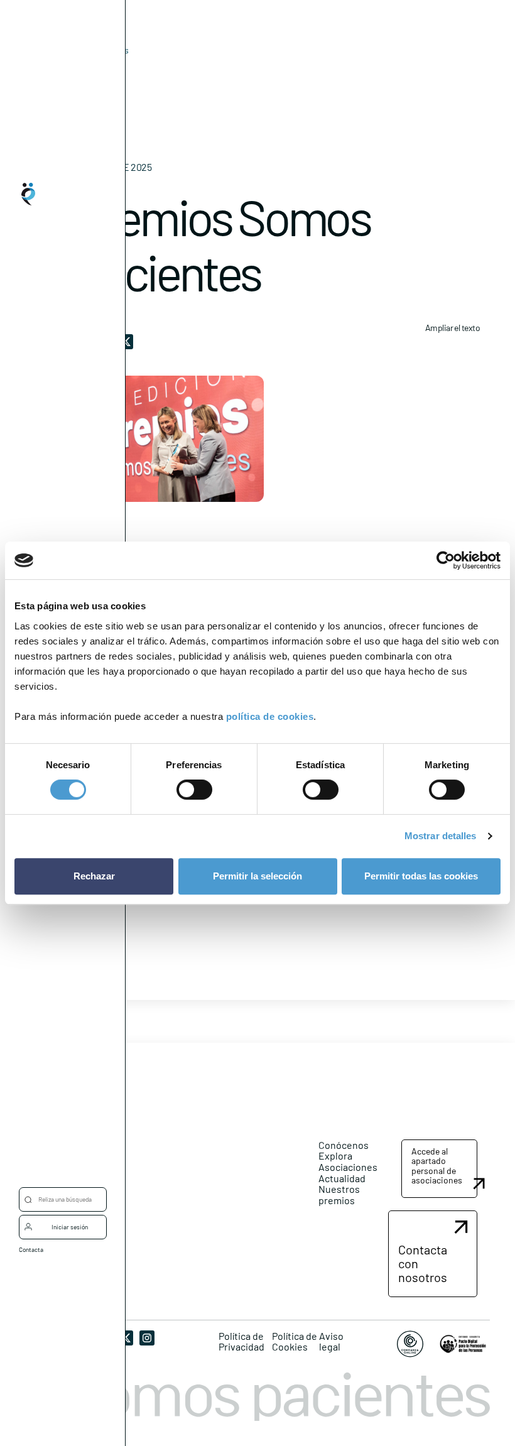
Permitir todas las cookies (421, 876)
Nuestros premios (339, 1194)
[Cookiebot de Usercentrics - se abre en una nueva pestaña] (446, 560)
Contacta (31, 1249)
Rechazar (94, 876)
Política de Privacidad (241, 1341)
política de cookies (270, 716)
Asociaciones (347, 1167)
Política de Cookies (294, 1341)
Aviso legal (331, 1341)
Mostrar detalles (440, 835)
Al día (85, 69)
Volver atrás (105, 50)
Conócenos (343, 1145)
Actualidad (342, 1178)
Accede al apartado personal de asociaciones (436, 1165)
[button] (439, 1169)
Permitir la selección (257, 876)
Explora (335, 1155)
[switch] (194, 790)
